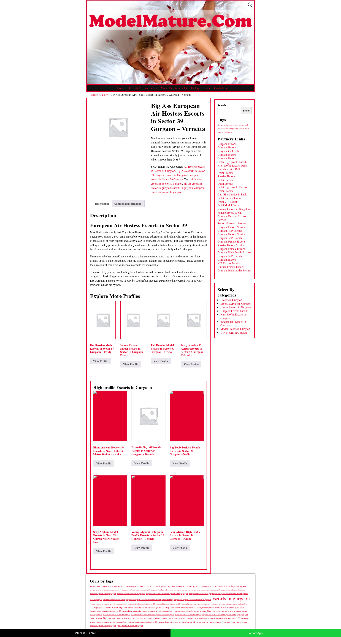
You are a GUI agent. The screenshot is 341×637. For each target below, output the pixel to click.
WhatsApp (256, 633)
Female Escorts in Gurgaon (235, 307)
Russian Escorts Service (231, 245)
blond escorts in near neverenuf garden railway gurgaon (179, 589)
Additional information (128, 204)
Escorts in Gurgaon (225, 125)
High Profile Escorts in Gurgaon (233, 316)
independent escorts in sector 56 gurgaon (112, 611)
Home (120, 88)
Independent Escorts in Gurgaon (233, 323)
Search (222, 105)
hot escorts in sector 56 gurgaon (115, 607)
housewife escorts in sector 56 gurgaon (190, 607)
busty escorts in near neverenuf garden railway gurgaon (167, 593)
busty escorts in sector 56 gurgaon (202, 593)
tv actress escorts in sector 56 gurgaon (149, 622)
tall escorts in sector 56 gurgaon (234, 618)
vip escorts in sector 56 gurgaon (218, 622)
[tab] (102, 203)
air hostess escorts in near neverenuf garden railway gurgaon (113, 586)
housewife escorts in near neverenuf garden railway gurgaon (151, 607)
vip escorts (228, 132)
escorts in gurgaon (182, 188)
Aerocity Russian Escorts (142, 88)
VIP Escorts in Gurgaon (233, 332)
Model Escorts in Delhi (174, 88)
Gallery (195, 88)
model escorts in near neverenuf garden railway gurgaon (152, 614)
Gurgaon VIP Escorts (230, 230)
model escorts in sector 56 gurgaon (188, 614)
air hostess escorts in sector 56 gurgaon (152, 586)
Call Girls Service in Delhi (232, 194)
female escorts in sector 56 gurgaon (148, 604)
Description (102, 204)
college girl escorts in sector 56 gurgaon (195, 599)
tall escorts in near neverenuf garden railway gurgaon (200, 618)
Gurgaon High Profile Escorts (234, 252)
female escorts (238, 125)
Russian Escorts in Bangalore (234, 209)
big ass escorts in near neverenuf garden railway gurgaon (189, 586)
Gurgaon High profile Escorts (234, 270)
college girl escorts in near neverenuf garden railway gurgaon (156, 599)
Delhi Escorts (225, 173)
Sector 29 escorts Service (232, 223)
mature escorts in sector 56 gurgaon (116, 614)
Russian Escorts (226, 176)
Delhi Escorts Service (230, 198)
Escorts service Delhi (229, 169)
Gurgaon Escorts (227, 144)
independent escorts (236, 128)
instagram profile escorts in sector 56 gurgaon (197, 611)
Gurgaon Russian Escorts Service (232, 218)
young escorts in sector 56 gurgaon (130, 625)
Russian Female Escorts (231, 267)
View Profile (100, 361)
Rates (207, 88)
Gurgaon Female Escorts (231, 241)
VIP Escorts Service (229, 263)
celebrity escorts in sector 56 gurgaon (117, 599)
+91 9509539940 (85, 633)
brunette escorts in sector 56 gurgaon (131, 593)
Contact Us (220, 88)
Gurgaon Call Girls (228, 151)
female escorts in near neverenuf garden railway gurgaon (112, 604)
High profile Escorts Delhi (232, 165)
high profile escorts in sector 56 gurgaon (202, 604)
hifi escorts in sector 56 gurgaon (174, 604)
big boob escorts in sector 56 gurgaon (143, 589)
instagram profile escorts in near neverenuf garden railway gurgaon (154, 611)
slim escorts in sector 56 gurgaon (167, 618)
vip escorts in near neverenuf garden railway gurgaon (184, 622)
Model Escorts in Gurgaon (235, 329)
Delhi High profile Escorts (232, 162)
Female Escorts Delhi (230, 212)
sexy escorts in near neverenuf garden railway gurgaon (223, 614)
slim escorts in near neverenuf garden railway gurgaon (133, 618)
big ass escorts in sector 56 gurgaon (225, 586)
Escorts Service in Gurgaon (235, 303)
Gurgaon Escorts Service (231, 227)
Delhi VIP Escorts (228, 201)
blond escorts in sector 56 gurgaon (214, 589)
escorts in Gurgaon (176, 175)
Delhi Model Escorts (229, 205)
